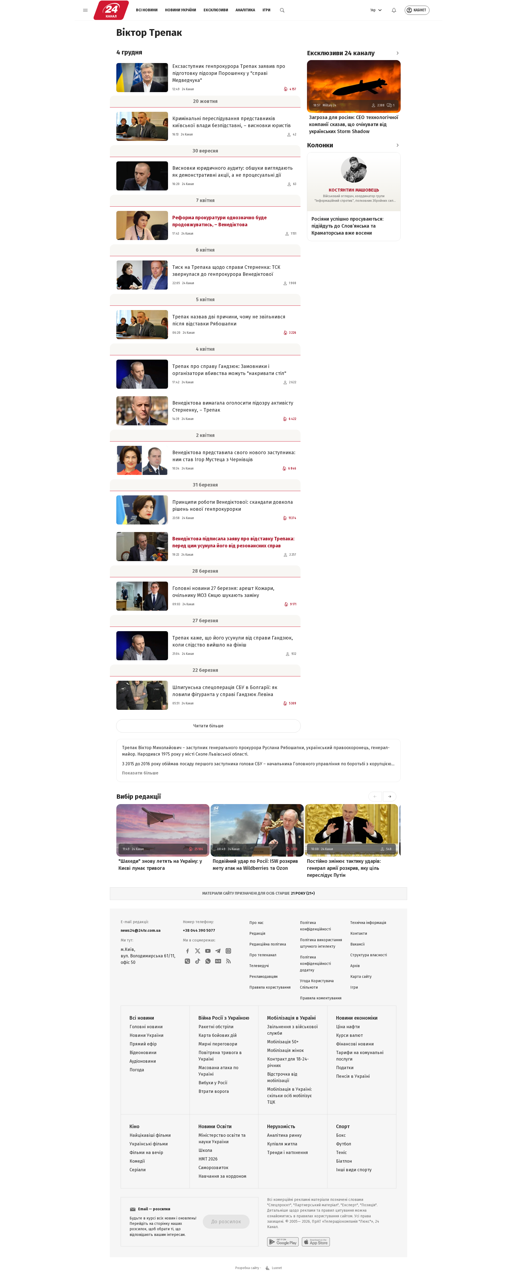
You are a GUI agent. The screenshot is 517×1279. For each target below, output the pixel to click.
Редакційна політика (267, 944)
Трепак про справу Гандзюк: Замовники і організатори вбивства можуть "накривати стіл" (229, 369)
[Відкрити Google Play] (283, 1241)
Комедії (137, 1161)
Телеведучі (259, 966)
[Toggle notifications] (394, 10)
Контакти (358, 933)
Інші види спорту (354, 1169)
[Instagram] (228, 950)
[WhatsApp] (207, 961)
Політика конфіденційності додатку (315, 963)
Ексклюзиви (216, 10)
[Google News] (218, 961)
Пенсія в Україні (353, 1076)
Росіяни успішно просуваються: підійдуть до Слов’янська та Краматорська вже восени (347, 226)
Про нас (256, 922)
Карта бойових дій (217, 1035)
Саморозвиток (213, 1167)
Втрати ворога (213, 1091)
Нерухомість (281, 1126)
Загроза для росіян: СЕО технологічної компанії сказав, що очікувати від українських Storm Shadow (353, 124)
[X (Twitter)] (197, 950)
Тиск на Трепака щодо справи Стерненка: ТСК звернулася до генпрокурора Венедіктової (226, 270)
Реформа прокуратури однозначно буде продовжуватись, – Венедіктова (219, 221)
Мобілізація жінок (285, 1050)
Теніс (341, 1152)
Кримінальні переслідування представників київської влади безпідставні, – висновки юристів (231, 122)
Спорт (343, 1126)
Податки (345, 1067)
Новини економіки (357, 1018)
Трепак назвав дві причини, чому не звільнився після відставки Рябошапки (228, 320)
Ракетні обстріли (215, 1026)
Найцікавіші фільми (150, 1135)
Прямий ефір (143, 1044)
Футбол (343, 1143)
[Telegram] (218, 950)
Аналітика (245, 10)
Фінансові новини (355, 1044)
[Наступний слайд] (389, 796)
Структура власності (368, 955)
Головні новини (146, 1026)
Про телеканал (262, 955)
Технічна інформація (368, 922)
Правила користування (270, 987)
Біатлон (344, 1161)
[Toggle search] (282, 10)
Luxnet (277, 1268)
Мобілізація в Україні (291, 1018)
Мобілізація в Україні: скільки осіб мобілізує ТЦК (289, 1096)
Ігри (266, 10)
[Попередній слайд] (375, 796)
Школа (205, 1150)
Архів (355, 966)
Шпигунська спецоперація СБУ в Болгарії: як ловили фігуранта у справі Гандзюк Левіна (224, 690)
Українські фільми (149, 1143)
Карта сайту (361, 976)
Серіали (138, 1169)
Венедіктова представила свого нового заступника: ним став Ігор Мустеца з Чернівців (233, 456)
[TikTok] (197, 961)
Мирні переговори (217, 1044)
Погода (137, 1069)
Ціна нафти (348, 1026)
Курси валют (349, 1035)
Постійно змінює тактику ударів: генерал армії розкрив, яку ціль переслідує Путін (344, 868)
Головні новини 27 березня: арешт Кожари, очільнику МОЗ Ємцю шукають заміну (223, 591)
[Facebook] (187, 950)
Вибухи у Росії (212, 1082)
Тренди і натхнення (287, 1152)
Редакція (257, 933)
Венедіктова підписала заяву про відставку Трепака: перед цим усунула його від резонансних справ (233, 542)
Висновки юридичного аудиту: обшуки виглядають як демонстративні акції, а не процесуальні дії (232, 171)
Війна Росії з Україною (223, 1018)
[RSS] (228, 961)
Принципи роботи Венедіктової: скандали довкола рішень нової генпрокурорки (232, 505)
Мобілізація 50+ (283, 1041)
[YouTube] (207, 950)
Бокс (341, 1135)
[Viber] (187, 961)
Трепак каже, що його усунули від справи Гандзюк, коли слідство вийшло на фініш (232, 641)
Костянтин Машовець (354, 190)
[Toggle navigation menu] (85, 10)
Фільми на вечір (146, 1152)
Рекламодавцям (263, 976)
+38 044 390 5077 (199, 930)
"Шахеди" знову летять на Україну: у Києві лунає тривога (160, 864)
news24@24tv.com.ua (140, 930)
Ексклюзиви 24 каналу (341, 53)
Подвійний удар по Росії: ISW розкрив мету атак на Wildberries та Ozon (255, 864)
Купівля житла (282, 1143)
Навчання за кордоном (222, 1176)
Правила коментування (320, 998)
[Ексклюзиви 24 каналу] (397, 53)
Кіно (134, 1126)
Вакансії (357, 944)
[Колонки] (397, 145)
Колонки (320, 145)
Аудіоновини (143, 1061)
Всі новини (147, 10)
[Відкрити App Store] (316, 1241)
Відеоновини (143, 1052)
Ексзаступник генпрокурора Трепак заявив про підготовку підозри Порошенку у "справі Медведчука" (228, 73)
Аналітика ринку (284, 1135)
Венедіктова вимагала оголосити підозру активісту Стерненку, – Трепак (232, 406)
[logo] (111, 10)
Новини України (180, 10)
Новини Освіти (215, 1126)
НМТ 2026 (208, 1159)
